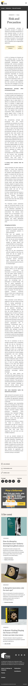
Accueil (2, 8)
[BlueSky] (18, 655)
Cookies (25, 684)
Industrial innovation (8, 558)
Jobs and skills (7, 643)
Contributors (17, 671)
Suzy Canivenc (19, 635)
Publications (8, 8)
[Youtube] (21, 655)
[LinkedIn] (16, 655)
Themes (3, 673)
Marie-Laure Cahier (10, 635)
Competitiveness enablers (10, 47)
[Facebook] (24, 655)
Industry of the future (9, 559)
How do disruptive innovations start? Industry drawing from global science (13, 543)
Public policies (20, 47)
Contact (3, 677)
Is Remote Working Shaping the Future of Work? (13, 631)
